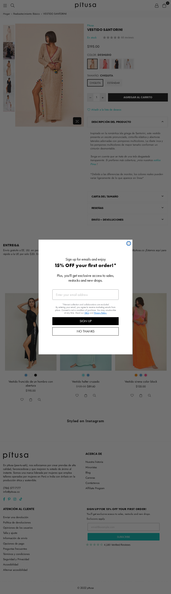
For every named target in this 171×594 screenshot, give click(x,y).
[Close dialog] (129, 243)
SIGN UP (86, 321)
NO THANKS (85, 331)
